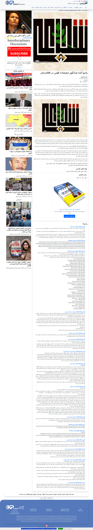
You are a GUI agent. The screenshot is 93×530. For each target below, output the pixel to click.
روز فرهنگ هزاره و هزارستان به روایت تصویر (20, 152)
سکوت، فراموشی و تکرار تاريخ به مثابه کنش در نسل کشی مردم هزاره (19, 193)
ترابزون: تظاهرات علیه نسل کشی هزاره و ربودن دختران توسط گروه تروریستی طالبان (19, 264)
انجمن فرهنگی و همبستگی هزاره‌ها (13, 268)
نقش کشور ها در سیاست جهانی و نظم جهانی (20, 109)
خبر (61, 7)
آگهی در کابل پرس (64, 509)
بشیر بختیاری (84, 77)
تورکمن (55, 494)
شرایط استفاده (49, 510)
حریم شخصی (49, 509)
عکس (49, 7)
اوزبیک (59, 494)
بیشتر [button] (33, 7)
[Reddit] (81, 82)
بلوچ (35, 494)
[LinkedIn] (84, 82)
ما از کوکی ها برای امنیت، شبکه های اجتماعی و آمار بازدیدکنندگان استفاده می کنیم (39, 528)
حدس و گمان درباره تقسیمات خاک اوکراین (19, 129)
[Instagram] (80, 178)
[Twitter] (82, 178)
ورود (80, 509)
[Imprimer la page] (83, 82)
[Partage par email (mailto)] (86, 82)
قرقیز (43, 494)
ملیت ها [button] (70, 7)
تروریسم (45, 7)
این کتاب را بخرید (69, 216)
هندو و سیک (49, 494)
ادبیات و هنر (57, 7)
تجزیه (41, 7)
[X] (80, 82)
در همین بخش (18, 71)
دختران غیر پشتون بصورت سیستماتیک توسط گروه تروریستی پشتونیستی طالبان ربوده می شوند (19, 230)
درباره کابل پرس (33, 509)
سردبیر (80, 7)
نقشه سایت (80, 510)
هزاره (67, 494)
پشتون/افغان (29, 494)
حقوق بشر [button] (76, 7)
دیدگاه (52, 7)
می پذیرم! (60, 528)
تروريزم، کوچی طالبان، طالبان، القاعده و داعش (76, 171)
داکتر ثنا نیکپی (17, 91)
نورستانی (39, 494)
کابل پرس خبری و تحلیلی (16, 155)
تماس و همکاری (33, 510)
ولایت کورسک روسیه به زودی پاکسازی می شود (19, 89)
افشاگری (65, 7)
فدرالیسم (37, 7)
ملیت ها (72, 494)
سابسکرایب (18, 67)
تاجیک (63, 494)
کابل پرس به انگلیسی (64, 510)
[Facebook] (85, 82)
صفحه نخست (84, 10)
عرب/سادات (22, 494)
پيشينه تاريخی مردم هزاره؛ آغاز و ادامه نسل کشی (19, 173)
